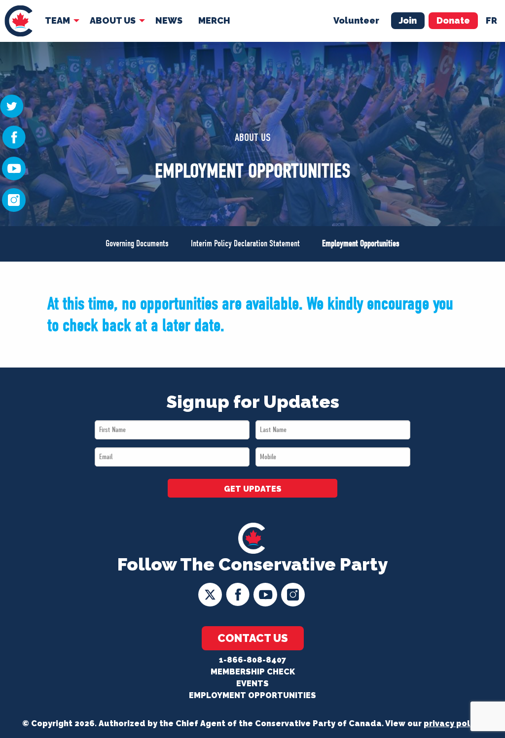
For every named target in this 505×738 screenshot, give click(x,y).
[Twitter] (12, 105)
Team (57, 20)
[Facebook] (14, 136)
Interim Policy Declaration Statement (245, 243)
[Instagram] (14, 199)
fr (491, 20)
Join (408, 20)
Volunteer (356, 20)
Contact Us (252, 638)
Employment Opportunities (360, 243)
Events (252, 683)
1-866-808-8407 (252, 660)
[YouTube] (14, 168)
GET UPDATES (253, 489)
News (168, 20)
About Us (113, 20)
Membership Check (253, 671)
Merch (214, 20)
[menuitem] (18, 21)
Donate (453, 20)
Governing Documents (137, 243)
